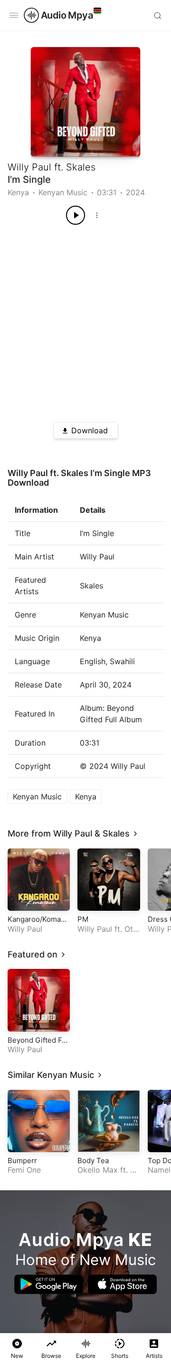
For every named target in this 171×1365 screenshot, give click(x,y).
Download (89, 430)
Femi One (24, 1170)
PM (82, 919)
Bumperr (22, 1160)
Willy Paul (29, 167)
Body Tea (93, 1160)
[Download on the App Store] (122, 1284)
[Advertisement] (85, 320)
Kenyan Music (62, 192)
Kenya (18, 192)
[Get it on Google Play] (48, 1284)
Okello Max (97, 1170)
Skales (80, 167)
